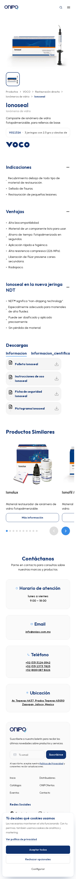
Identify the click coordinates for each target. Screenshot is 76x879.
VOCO (26, 91)
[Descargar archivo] (56, 364)
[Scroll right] (65, 530)
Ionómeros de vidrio (18, 96)
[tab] (16, 353)
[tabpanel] (38, 386)
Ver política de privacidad (21, 839)
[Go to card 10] (37, 531)
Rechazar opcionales (38, 859)
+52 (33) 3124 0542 (38, 662)
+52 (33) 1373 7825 (38, 666)
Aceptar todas (38, 849)
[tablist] (38, 353)
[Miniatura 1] (13, 79)
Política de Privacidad (51, 763)
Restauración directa (47, 91)
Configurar (38, 869)
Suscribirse (56, 754)
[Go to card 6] (23, 531)
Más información (32, 517)
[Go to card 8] (30, 531)
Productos (12, 91)
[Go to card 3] (13, 531)
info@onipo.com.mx (38, 631)
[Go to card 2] (10, 531)
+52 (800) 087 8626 (38, 670)
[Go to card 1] (7, 531)
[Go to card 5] (20, 531)
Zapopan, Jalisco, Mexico (38, 704)
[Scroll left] (53, 530)
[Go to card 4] (17, 531)
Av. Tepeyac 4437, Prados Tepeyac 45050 (38, 700)
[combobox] (38, 132)
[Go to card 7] (27, 531)
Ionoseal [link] (39, 96)
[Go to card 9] (33, 531)
